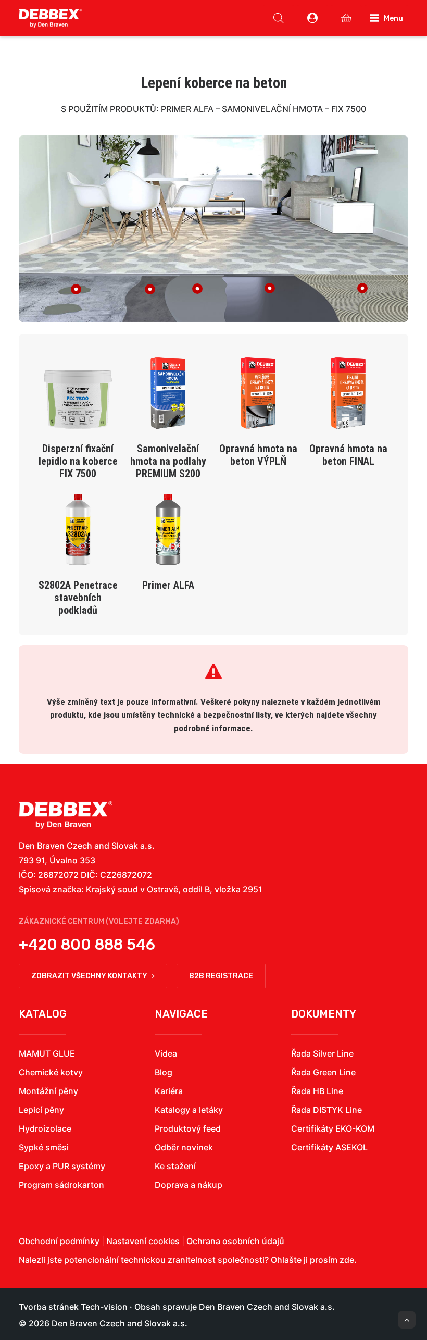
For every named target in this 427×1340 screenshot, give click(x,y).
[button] (77, 408)
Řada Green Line (323, 1072)
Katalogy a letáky (189, 1110)
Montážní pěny (48, 1091)
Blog (163, 1072)
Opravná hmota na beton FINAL (348, 454)
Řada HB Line (317, 1091)
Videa (166, 1053)
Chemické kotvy (51, 1072)
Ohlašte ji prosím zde (312, 1260)
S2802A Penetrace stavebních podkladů (78, 597)
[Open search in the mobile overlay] (278, 18)
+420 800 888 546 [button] (87, 944)
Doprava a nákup (188, 1185)
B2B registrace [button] (221, 976)
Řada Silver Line (322, 1053)
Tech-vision (104, 1306)
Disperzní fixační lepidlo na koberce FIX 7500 (78, 461)
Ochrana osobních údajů (235, 1241)
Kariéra (169, 1091)
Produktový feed (188, 1128)
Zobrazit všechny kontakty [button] (89, 976)
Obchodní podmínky (59, 1241)
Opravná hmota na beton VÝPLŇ (258, 454)
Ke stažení (175, 1166)
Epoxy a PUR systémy (62, 1166)
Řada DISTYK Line (326, 1110)
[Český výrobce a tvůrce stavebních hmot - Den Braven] (65, 815)
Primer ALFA (168, 585)
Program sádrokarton (61, 1185)
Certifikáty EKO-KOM (332, 1128)
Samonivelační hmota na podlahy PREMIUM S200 (168, 461)
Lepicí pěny (41, 1110)
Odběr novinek (184, 1147)
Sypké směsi (44, 1147)
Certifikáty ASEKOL (329, 1147)
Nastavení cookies (143, 1241)
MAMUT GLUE (47, 1053)
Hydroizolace (45, 1128)
